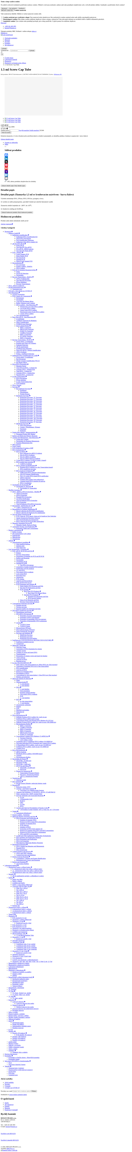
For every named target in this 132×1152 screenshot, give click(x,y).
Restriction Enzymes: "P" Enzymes (31, 422)
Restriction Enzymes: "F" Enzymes (31, 415)
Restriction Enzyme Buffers (28, 638)
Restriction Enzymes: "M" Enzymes (31, 418)
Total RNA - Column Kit (24, 371)
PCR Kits (11, 1073)
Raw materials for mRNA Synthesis (31, 453)
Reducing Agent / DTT (23, 787)
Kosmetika (8, 1056)
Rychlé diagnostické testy (16, 287)
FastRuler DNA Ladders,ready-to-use (27, 719)
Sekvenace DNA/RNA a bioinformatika (17, 1061)
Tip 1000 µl (19, 904)
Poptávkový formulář (11, 1110)
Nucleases (23, 429)
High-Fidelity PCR (22, 256)
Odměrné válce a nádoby (20, 1052)
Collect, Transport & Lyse (24, 507)
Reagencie (8, 231)
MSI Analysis (16, 444)
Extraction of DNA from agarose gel (31, 829)
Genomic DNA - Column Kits (25, 373)
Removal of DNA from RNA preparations (33, 832)
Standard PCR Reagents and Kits (38, 596)
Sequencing (19, 577)
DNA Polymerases (26, 425)
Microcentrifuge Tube (19, 933)
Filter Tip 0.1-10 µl (22, 898)
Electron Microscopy (11, 1054)
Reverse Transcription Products (29, 602)
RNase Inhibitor (21, 380)
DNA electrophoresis (19, 715)
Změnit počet (5, 130)
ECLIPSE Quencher (26, 336)
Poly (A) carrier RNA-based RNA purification (34, 476)
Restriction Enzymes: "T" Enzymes (31, 409)
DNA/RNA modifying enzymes (22, 610)
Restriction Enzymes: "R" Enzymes (31, 408)
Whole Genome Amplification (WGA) (28, 361)
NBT (21, 802)
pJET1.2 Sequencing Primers (29, 776)
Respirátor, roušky (17, 984)
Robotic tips (16, 905)
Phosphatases (24, 392)
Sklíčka (14, 975)
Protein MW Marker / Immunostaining (24, 432)
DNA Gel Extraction (22, 841)
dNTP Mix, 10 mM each (23, 760)
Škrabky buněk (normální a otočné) (19, 1017)
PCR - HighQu (17, 252)
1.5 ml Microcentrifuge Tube (25, 935)
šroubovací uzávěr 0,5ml (23, 953)
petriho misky (13, 1042)
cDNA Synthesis (21, 352)
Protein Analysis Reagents (20, 857)
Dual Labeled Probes (22, 326)
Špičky (11, 878)
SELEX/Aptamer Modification (29, 474)
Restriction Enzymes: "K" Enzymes (31, 411)
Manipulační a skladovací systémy (19, 963)
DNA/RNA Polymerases (24, 614)
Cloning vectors (21, 650)
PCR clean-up (24, 825)
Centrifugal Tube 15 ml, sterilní (25, 944)
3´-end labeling (24, 685)
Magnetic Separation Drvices (21, 523)
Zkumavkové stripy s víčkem (18, 907)
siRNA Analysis (21, 752)
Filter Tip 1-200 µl (21, 891)
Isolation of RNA (25, 827)
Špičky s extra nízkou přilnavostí (22, 884)
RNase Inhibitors (21, 282)
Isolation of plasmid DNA (28, 823)
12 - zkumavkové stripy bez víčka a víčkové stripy (27, 871)
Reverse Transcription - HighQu (22, 277)
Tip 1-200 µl (20, 900)
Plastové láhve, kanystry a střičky (19, 1015)
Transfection (16, 539)
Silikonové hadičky (14, 1019)
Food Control (16, 446)
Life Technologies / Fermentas (18, 549)
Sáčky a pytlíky (13, 1012)
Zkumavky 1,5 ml (18, 937)
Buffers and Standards (19, 862)
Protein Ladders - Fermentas (21, 815)
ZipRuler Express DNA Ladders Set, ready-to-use (31, 717)
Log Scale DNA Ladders (27, 308)
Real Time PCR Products (32, 591)
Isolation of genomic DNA (28, 820)
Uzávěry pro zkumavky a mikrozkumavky (25, 960)
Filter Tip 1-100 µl (21, 888)
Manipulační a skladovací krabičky (19, 965)
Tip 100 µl (19, 902)
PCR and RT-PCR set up (24, 582)
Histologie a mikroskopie (16, 970)
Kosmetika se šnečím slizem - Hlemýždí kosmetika (24, 1057)
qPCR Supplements (22, 347)
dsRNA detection (25, 478)
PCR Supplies (24, 589)
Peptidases (23, 390)
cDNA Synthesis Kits (22, 279)
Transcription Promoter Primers (29, 773)
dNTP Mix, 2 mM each (23, 764)
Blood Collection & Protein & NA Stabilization (30, 513)
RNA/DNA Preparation (19, 364)
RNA (18, 699)
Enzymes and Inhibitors (23, 633)
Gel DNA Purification (23, 499)
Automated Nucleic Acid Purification (23, 526)
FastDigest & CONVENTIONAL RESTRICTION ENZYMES (32, 640)
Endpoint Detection (22, 345)
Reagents (15, 785)
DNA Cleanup (16, 385)
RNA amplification (22, 668)
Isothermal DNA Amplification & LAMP (25, 355)
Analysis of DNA (21, 659)
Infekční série (20, 546)
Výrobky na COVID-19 (12, 1088)
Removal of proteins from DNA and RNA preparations (37, 830)
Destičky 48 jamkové (18, 1038)
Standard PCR (20, 259)
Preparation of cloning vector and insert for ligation (31, 656)
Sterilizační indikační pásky (20, 979)
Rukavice (12, 1000)
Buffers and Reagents (22, 558)
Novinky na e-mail (7, 1091)
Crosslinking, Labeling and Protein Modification (31, 858)
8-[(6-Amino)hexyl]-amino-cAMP (22, 448)
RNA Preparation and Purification (26, 839)
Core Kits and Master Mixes (24, 301)
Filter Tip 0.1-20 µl (22, 897)
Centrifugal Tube (17, 942)
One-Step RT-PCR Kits (23, 280)
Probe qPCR (20, 245)
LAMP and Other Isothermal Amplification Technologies (33, 836)
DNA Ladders (20, 268)
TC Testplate (12, 989)
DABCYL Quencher (26, 331)
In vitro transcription (26, 701)
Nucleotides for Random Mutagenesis (27, 441)
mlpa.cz (34, 31)
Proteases (23, 430)
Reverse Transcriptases (23, 284)
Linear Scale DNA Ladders (28, 310)
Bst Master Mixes (21, 362)
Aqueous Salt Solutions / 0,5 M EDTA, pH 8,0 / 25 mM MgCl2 (35, 792)
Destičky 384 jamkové (19, 1036)
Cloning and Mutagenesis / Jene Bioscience (25, 437)
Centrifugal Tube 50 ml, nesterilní (26, 947)
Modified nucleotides (22, 710)
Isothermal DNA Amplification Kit (26, 237)
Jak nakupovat (9, 45)
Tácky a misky (13, 1049)
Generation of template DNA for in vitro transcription (32, 666)
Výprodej (7, 1086)
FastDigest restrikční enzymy (25, 642)
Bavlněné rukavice (18, 1010)
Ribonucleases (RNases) (23, 628)
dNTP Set (23, 769)
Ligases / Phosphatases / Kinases (30, 427)
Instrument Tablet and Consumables (27, 528)
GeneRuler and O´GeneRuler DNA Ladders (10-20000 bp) (34, 741)
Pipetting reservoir (17, 1028)
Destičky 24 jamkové (18, 1040)
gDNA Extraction (21, 495)
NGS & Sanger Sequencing (21, 514)
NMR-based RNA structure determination (33, 472)
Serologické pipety (18, 1022)
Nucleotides (19, 275)
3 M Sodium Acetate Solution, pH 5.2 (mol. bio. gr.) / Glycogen (39, 809)
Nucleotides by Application (28, 488)
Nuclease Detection (26, 738)
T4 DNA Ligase (25, 624)
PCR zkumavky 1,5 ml (19, 925)
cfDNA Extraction (21, 493)
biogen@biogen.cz (11, 1126)
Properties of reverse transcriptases (30, 616)
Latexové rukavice (18, 1001)
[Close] (5, 146)
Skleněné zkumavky (18, 954)
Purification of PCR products (25, 568)
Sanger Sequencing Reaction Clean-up (28, 518)
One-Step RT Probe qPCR (24, 251)
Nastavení (4, 8)
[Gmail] (68, 168)
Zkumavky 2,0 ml (18, 921)
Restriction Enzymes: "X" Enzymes (31, 416)
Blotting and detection (23, 677)
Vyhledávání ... (5, 50)
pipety (11, 1021)
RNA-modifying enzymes (28, 469)
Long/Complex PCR (22, 254)
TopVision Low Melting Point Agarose (32, 790)
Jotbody (11, 540)
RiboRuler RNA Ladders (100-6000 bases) (29, 754)
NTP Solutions (20, 383)
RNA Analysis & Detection (24, 471)
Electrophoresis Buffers (23, 724)
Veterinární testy (17, 289)
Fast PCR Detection (22, 273)
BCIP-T (22, 801)
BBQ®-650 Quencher (27, 329)
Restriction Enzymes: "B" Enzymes (31, 403)
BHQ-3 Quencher (25, 334)
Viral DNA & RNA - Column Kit (26, 368)
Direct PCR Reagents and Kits (29, 600)
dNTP (18, 713)
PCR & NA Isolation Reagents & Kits (24, 270)
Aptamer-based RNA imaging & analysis (32, 481)
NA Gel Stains (20, 265)
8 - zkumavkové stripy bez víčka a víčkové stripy (27, 869)
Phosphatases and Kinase (24, 612)
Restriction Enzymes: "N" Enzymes (31, 413)
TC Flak (11, 991)
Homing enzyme (21, 605)
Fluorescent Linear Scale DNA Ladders (32, 312)
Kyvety (11, 1029)
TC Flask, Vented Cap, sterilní (21, 993)
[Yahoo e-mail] (68, 171)
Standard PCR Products (31, 595)
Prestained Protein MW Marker (25, 434)
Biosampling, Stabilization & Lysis (23, 506)
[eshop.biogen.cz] (7, 35)
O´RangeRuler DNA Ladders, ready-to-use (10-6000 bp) (33, 745)
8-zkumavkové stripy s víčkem (21, 912)
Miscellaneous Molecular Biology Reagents (29, 843)
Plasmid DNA (20, 848)
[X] (68, 161)
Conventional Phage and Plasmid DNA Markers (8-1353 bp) (34, 720)
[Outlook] (68, 175)
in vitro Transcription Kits (24, 382)
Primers (18, 553)
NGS (10, 1063)
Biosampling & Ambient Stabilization (24, 509)
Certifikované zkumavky (19, 932)
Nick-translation (25, 691)
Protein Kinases (25, 394)
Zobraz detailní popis (7, 139)
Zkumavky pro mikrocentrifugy (22, 928)
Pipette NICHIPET (18, 1024)
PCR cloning (20, 579)
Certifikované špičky (18, 883)
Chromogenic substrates (23, 705)
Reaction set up (21, 661)
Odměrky (12, 1050)
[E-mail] (68, 178)
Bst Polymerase (21, 359)
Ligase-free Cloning (22, 439)
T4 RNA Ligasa (25, 626)
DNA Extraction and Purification (26, 818)
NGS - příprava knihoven (16, 285)
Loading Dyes (20, 748)
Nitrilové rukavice (18, 1005)
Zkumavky (12, 916)
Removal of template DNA (24, 671)
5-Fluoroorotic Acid (26, 799)
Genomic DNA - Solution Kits (25, 369)
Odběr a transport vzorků (16, 1047)
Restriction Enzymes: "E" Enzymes (31, 397)
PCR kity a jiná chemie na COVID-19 (20, 291)
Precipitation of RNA (22, 673)
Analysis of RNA (21, 670)
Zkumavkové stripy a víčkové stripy (20, 867)
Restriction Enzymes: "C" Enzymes (31, 399)
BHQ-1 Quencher (25, 327)
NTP (17, 708)
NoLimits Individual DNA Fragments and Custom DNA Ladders (36, 743)
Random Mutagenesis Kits (24, 443)
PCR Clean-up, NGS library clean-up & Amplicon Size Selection (36, 516)
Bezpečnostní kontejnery (19, 981)
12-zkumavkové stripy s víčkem (22, 911)
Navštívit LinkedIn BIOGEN (10, 1140)
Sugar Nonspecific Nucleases (25, 631)
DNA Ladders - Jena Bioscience (26, 305)
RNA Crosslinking (26, 483)
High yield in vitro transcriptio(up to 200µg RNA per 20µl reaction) (36, 664)
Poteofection (16, 535)
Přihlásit (34, 1091)
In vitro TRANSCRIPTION (21, 663)
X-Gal (22, 797)
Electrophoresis (17, 263)
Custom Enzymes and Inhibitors (26, 855)
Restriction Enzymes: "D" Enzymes (31, 401)
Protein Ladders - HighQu (24, 266)
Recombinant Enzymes (23, 389)
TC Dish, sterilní (17, 998)
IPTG (22, 806)
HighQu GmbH (14, 233)
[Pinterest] (68, 165)
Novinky (7, 41)
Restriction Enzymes (22, 396)
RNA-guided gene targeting (25, 462)
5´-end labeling (24, 684)
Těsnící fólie (12, 914)
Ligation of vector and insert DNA (26, 652)
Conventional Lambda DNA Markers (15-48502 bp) (32, 736)
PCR (21, 696)
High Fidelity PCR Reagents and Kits (31, 586)
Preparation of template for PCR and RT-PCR (30, 556)
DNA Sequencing (21, 850)
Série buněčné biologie (23, 544)
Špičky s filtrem (17, 881)
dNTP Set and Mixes (22, 766)
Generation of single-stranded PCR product (29, 567)
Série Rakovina (21, 547)
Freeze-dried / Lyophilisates (24, 341)
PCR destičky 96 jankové (24, 1035)
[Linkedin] (68, 158)
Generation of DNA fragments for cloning (29, 649)
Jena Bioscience (14, 292)
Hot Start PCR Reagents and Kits (30, 588)
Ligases (18, 623)
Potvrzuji (3, 23)
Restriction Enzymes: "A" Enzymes (31, 404)
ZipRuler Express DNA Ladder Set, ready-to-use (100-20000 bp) (36, 722)
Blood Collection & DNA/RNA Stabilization (30, 511)
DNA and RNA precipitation (29, 834)
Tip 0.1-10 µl (20, 895)
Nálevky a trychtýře (15, 1045)
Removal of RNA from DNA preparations (33, 822)
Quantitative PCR (21, 561)
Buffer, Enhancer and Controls (25, 303)
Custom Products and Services (21, 851)
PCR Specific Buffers (34, 598)
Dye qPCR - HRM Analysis (24, 249)
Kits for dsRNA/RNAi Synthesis (30, 458)
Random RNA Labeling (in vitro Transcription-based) (36, 467)
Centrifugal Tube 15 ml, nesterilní (26, 949)
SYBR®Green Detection (24, 324)
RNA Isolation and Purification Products (28, 837)
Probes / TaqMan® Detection (25, 354)
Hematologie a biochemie (16, 988)
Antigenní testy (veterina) (16, 1068)
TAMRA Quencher (26, 333)
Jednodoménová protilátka (20, 542)
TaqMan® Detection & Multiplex (26, 320)
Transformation (21, 654)
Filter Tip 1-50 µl (21, 893)
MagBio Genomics (14, 490)
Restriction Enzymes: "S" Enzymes (31, 406)
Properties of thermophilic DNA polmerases (33, 621)
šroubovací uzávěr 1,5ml (23, 939)
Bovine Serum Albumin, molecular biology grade (31, 783)
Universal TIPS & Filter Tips (21, 886)
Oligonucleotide (21, 682)
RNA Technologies (18, 450)
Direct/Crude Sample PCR (24, 261)
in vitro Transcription (19, 376)
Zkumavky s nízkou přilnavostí (21, 919)
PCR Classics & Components (21, 296)
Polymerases (20, 298)
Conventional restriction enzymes (22, 603)
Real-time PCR (21, 575)
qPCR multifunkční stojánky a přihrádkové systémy (28, 876)
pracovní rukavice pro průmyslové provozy (25, 1008)
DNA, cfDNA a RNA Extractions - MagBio (26, 492)
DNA (18, 687)
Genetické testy (13, 1075)
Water (18, 272)
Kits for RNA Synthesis (27, 455)
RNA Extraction (21, 502)
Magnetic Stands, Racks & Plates (26, 525)
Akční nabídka (9, 1082)
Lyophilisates (20, 319)
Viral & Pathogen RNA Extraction (26, 500)
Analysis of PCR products (24, 581)
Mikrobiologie (13, 968)
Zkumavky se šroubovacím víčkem (23, 930)
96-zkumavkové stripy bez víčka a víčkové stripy (27, 872)
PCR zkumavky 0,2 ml (19, 918)
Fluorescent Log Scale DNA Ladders (31, 306)
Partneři (7, 1106)
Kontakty (7, 43)
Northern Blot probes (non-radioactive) (32, 479)
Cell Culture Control (26, 740)
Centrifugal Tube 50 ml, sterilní (25, 946)
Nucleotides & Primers (19, 759)
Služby (7, 1103)
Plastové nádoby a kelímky (17, 1014)
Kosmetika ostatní (14, 1059)
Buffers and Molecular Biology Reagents (24, 436)
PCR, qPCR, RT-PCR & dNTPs (22, 551)
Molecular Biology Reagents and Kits (24, 816)
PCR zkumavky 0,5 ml (19, 926)
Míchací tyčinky (13, 1043)
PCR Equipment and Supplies (25, 584)
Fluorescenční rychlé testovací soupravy (21, 1070)
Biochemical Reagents (19, 844)
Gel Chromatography (22, 315)
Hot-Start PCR (20, 258)
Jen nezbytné (13, 8)
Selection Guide (21, 647)
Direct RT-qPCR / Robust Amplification (28, 350)
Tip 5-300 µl (20, 890)
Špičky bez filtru (17, 879)
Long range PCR (21, 574)
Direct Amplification (22, 322)
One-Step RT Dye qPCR (24, 247)
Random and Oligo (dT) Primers (26, 343)
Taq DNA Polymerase (27, 565)
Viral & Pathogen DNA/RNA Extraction (28, 504)
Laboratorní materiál (11, 865)
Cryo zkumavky (17, 958)
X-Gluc (22, 804)
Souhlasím (22, 8)
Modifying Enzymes (22, 423)
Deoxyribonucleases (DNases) (25, 630)
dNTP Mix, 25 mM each (27, 767)
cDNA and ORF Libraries (24, 853)
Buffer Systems (17, 532)
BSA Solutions (17, 781)
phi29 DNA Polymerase (23, 238)
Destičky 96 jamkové (19, 1033)
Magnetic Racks (21, 366)
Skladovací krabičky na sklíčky (21, 972)
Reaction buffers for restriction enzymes (28, 609)
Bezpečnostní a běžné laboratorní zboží (21, 977)
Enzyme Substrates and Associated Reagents (30, 795)
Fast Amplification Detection (25, 240)
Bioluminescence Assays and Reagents (28, 860)
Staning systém (17, 974)
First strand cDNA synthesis (24, 572)
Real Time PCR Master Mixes (37, 593)
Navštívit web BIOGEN (8, 1133)
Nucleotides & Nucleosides (20, 485)
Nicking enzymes (21, 607)
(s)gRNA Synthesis (26, 464)
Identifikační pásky (18, 982)
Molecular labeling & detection (22, 678)
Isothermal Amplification (20, 235)
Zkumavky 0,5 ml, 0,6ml (20, 951)
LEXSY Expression (18, 294)
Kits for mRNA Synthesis (28, 457)
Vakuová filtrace (17, 986)
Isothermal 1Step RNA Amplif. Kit (26, 242)
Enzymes (15, 387)
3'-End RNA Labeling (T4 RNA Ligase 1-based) (31, 460)
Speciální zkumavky (18, 940)
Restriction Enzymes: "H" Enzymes (31, 420)
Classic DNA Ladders (27, 313)
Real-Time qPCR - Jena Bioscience (23, 317)
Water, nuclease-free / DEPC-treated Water (29, 794)
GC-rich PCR (20, 570)
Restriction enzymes (26, 637)
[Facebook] (68, 155)
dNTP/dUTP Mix (21, 762)
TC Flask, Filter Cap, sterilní (21, 995)
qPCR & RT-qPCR (18, 244)
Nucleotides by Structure (24, 486)
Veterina (7, 1066)
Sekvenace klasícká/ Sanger (17, 1064)
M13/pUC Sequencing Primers (29, 774)
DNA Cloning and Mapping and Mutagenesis (30, 846)
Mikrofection (16, 537)
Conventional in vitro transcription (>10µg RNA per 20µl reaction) (36, 675)
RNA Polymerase (21, 378)
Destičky (11, 1031)
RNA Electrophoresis (19, 750)
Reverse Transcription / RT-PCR (22, 340)
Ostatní (14, 811)
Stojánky (11, 874)
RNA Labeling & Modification (25, 465)
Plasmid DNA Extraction (24, 497)
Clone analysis (20, 657)
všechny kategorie (6, 224)
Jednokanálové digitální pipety (21, 1026)
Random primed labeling (27, 692)
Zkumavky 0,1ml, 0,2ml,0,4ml (21, 956)
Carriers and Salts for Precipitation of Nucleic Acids (32, 808)
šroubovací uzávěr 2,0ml (23, 923)
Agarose (18, 755)
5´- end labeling (25, 698)
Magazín (7, 40)
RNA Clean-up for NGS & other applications (30, 521)
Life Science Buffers (22, 864)
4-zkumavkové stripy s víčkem (21, 909)
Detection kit (20, 712)
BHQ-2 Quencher (25, 338)
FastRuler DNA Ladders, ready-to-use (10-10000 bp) (32, 747)
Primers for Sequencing (23, 771)
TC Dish (11, 996)
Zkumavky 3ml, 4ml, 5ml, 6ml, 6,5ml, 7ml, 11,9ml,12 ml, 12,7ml (32, 961)
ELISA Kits (12, 1071)
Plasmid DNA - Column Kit (24, 375)
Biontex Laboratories (15, 530)
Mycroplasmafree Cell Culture (21, 533)
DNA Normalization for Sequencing (27, 520)
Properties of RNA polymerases (29, 617)
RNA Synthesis (21, 451)
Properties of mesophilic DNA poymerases (33, 619)
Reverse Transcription (23, 554)
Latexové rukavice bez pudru (25, 1003)
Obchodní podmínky (11, 38)
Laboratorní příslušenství (23, 813)
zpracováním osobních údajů (18, 1094)
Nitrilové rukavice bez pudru (25, 1007)
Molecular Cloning (18, 645)
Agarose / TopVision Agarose (25, 788)
